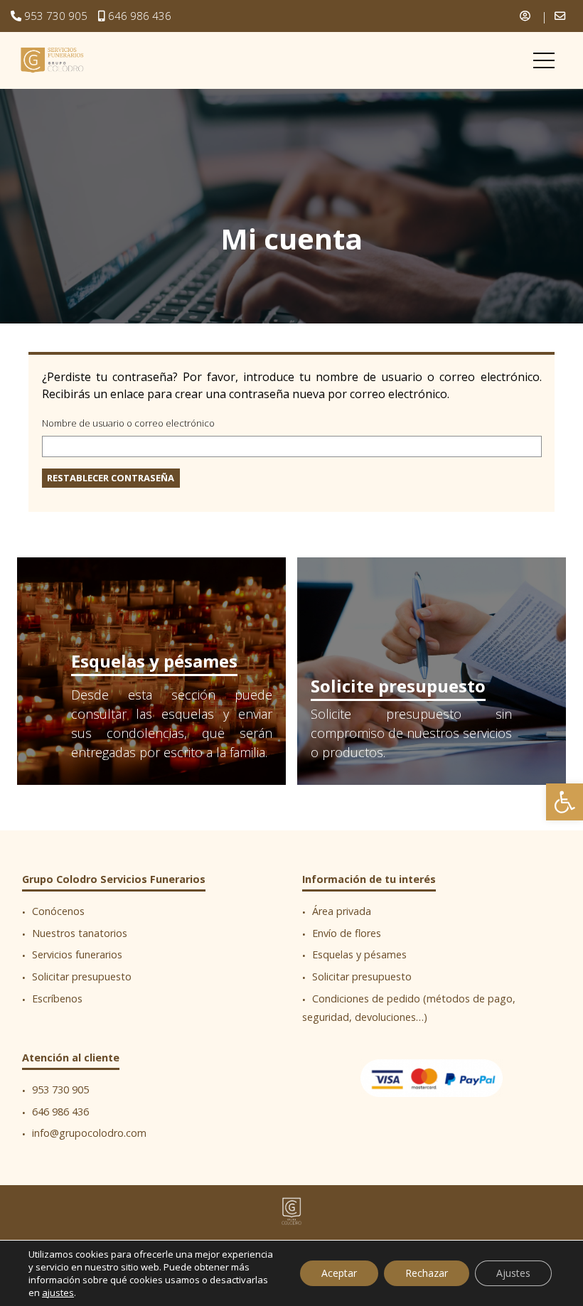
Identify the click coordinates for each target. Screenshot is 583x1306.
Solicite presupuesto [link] (398, 685)
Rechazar (426, 1273)
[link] (564, 801)
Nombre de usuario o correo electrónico (128, 423)
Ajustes (513, 1273)
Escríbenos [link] (57, 998)
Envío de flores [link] (346, 933)
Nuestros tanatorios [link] (79, 933)
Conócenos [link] (58, 912)
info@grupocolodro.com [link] (89, 1133)
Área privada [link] (341, 912)
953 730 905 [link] (55, 16)
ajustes (58, 1292)
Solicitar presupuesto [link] (82, 976)
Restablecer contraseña (110, 477)
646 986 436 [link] (139, 16)
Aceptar (339, 1273)
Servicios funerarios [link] (77, 955)
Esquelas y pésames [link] (154, 661)
